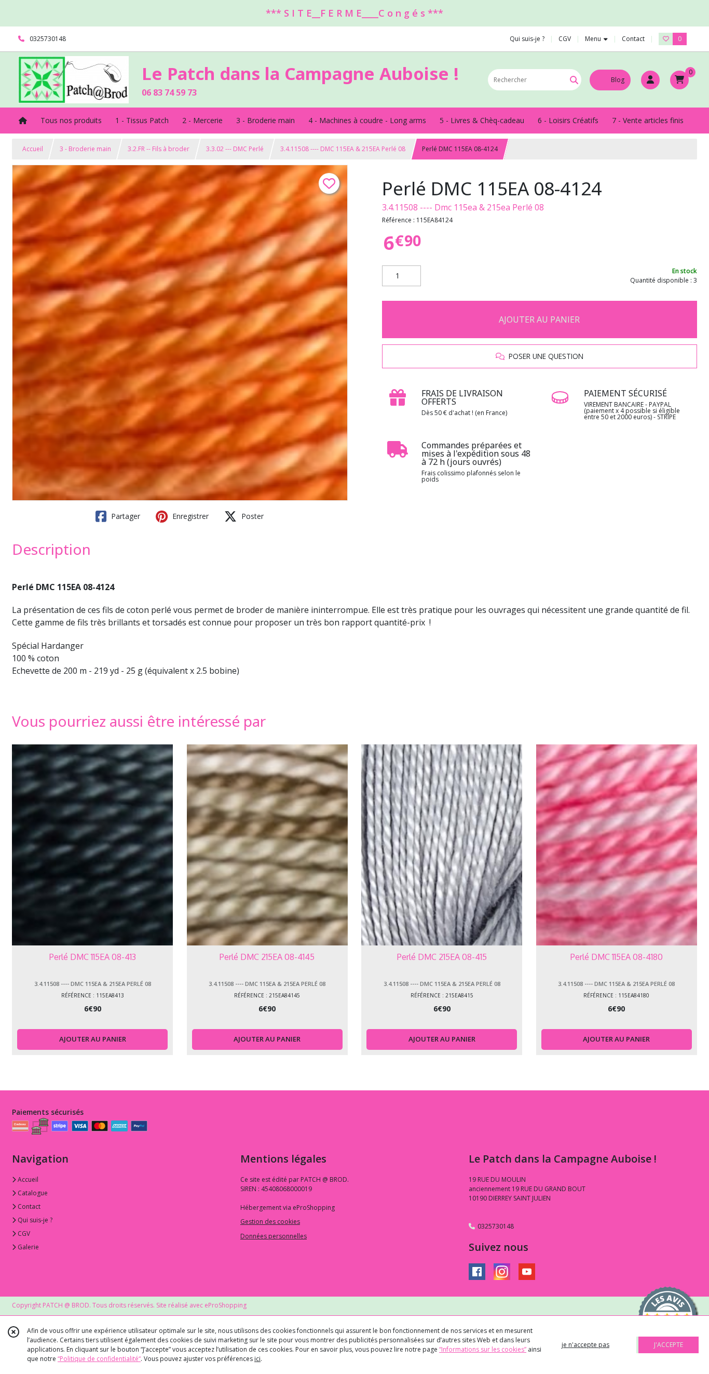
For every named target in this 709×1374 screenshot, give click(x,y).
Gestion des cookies (270, 1221)
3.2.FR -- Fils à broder (158, 148)
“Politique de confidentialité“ (99, 1358)
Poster (251, 516)
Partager (124, 516)
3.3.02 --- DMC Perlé (235, 148)
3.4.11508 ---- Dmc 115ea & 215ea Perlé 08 (463, 207)
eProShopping (225, 1305)
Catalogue (32, 1193)
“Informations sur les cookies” (482, 1349)
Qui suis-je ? (34, 1220)
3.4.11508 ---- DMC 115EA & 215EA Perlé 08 (342, 148)
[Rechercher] (574, 80)
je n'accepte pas (585, 1344)
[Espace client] (650, 80)
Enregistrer (189, 516)
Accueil (32, 148)
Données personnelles (273, 1236)
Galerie (27, 1247)
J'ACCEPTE (668, 1344)
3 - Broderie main (85, 148)
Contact (633, 38)
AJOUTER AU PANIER (539, 319)
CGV (23, 1233)
